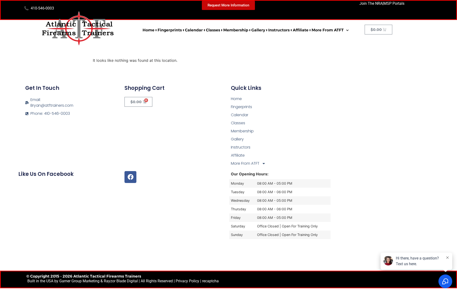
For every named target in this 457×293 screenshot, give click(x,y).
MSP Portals (393, 3)
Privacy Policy (187, 281)
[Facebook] (130, 177)
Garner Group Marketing (79, 281)
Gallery (258, 30)
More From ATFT (328, 30)
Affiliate (300, 30)
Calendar (194, 30)
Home (148, 30)
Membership (235, 30)
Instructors (279, 30)
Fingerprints (170, 30)
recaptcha (210, 281)
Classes (213, 30)
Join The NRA (370, 3)
